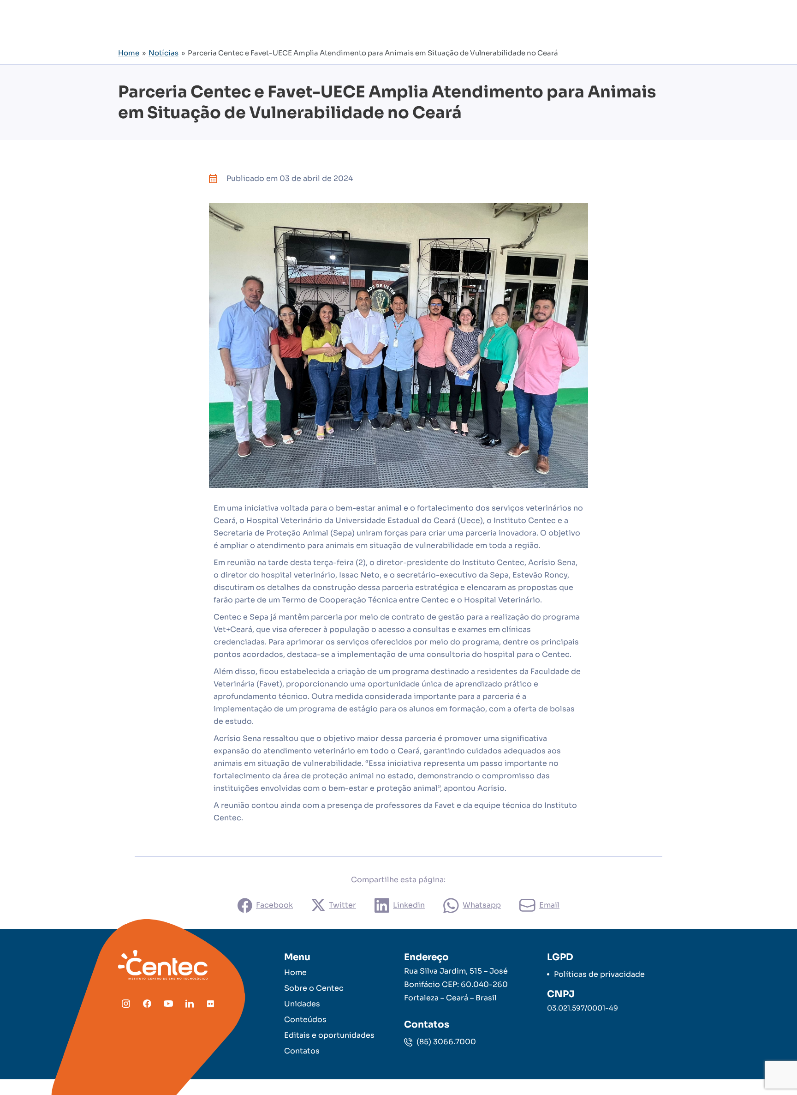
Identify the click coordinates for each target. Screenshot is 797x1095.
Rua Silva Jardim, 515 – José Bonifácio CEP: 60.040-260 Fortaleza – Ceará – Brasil (456, 984)
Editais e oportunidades (329, 1035)
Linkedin (409, 905)
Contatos (302, 1051)
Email (549, 905)
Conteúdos (305, 1019)
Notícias (163, 52)
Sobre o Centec (314, 988)
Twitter (342, 905)
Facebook (274, 905)
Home (128, 52)
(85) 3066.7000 (445, 1042)
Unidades (302, 1004)
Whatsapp (482, 905)
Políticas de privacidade (599, 974)
